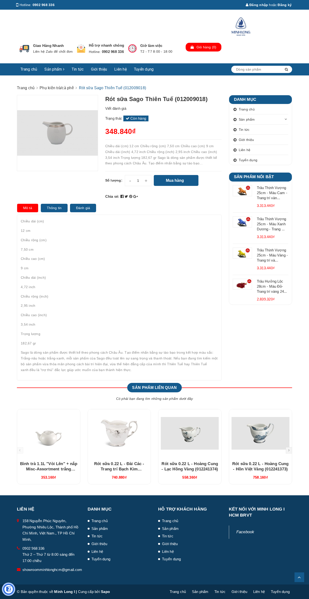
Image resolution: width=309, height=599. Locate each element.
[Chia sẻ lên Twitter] (127, 196)
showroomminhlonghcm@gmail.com (52, 570)
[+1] (135, 196)
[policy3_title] (132, 48)
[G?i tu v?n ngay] (8, 589)
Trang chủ (29, 69)
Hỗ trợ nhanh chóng (106, 45)
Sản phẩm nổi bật (254, 177)
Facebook (245, 532)
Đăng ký (285, 5)
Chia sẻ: (112, 196)
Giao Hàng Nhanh (48, 46)
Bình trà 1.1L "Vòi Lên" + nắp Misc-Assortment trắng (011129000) (48, 469)
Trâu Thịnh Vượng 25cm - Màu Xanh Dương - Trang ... (271, 224)
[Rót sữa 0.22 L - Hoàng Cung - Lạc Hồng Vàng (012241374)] (189, 433)
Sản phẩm (53, 69)
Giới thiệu (99, 69)
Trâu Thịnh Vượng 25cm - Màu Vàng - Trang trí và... (272, 255)
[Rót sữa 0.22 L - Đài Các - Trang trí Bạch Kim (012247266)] (119, 433)
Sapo (105, 592)
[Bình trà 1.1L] (48, 433)
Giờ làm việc (151, 46)
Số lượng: (113, 180)
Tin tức (78, 69)
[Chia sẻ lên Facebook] (122, 196)
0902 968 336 (44, 5)
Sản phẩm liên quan (154, 388)
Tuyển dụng (144, 69)
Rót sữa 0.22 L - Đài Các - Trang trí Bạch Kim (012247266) (119, 469)
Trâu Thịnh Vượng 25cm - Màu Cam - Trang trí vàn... (272, 193)
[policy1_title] (24, 48)
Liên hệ (120, 69)
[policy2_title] (81, 48)
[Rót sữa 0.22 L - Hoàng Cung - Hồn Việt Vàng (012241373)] (260, 433)
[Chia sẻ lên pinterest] (131, 196)
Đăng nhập (258, 5)
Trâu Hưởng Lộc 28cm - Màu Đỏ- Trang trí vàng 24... (272, 286)
